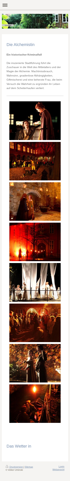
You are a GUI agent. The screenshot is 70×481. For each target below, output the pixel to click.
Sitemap (29, 467)
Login (61, 466)
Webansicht (58, 469)
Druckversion (16, 467)
